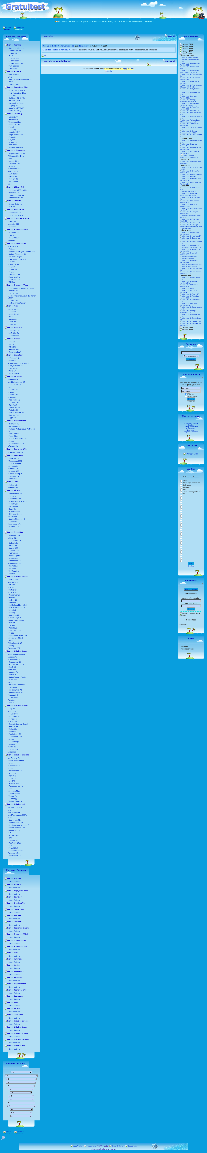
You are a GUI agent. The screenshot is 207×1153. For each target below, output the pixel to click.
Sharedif (11, 441)
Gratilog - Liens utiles (191, 427)
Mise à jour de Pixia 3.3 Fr (191, 294)
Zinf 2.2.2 (11, 344)
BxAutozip (12, 130)
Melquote (12, 137)
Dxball (10, 317)
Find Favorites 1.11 (15, 823)
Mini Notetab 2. (14, 553)
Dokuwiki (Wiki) (14, 101)
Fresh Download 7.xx (16, 828)
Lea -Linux (190, 430)
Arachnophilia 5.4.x (15, 198)
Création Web (19, 150)
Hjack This (12, 509)
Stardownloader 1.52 (16, 851)
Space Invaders (14, 309)
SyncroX (11, 744)
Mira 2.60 (12, 222)
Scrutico (11, 262)
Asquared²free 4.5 (15, 494)
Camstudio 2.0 (14, 659)
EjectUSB (12, 667)
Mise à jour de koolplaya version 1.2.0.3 (189, 282)
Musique (16, 339)
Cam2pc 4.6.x (13, 264)
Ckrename (12, 592)
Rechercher (191, 359)
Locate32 (12, 732)
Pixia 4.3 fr (12, 235)
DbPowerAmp (13, 349)
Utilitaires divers (20, 651)
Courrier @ (18, 114)
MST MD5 (12, 675)
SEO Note (12, 568)
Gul (9, 833)
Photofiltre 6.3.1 (14, 233)
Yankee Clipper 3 (15, 801)
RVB (10, 159)
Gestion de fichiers (21, 218)
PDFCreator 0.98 (14, 630)
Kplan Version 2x (14, 61)
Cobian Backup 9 (15, 474)
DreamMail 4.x (14, 119)
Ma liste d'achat (14, 408)
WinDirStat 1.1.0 (14, 856)
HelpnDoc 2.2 (13, 424)
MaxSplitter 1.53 (14, 734)
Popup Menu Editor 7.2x (17, 636)
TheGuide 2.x (13, 571)
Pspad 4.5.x (12, 436)
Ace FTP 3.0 (13, 171)
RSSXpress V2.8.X (15, 215)
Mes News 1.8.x (14, 843)
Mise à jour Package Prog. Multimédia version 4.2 (190, 121)
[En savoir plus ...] (116, 1146)
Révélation (12, 687)
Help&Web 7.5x (14, 426)
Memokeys (12, 628)
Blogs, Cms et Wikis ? (16, 90)
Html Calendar (14, 166)
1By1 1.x (11, 342)
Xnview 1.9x (13, 300)
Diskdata (11, 597)
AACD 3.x (12, 711)
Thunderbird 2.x (14, 122)
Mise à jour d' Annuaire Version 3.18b (188, 97)
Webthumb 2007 (14, 169)
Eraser (11, 529)
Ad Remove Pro (14, 758)
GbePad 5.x (12, 566)
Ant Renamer (13, 580)
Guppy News (190, 428)
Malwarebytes (13, 84)
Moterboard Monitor (16, 786)
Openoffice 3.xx (14, 488)
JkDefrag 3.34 (13, 783)
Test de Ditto (186, 228)
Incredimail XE (14, 132)
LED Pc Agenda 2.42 (16, 63)
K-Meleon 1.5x (14, 358)
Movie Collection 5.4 (16, 413)
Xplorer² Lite (13, 749)
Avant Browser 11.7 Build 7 (18, 363)
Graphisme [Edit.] (20, 230)
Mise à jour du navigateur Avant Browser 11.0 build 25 (189, 71)
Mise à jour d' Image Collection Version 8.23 (188, 100)
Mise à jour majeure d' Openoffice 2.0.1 (188, 205)
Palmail (11, 127)
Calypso (11, 140)
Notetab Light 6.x (14, 556)
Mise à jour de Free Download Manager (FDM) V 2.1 (191, 86)
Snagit (10, 272)
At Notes (11, 585)
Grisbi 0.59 (12, 405)
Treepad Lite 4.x (14, 561)
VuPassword (13, 698)
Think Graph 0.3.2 (15, 643)
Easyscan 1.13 (14, 280)
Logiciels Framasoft (191, 432)
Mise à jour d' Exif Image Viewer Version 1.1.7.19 (189, 104)
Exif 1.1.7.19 (13, 293)
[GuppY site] (76, 1146)
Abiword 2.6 (12, 538)
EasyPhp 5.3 (13, 106)
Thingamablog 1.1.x (16, 156)
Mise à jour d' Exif (188, 288)
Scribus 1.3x (13, 485)
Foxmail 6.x (12, 142)
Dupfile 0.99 (13, 727)
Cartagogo (12, 590)
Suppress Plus (14, 791)
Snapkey (11, 267)
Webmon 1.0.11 (14, 853)
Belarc (10, 763)
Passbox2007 (13, 527)
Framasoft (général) (191, 423)
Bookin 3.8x (12, 390)
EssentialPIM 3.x (14, 51)
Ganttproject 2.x (14, 615)
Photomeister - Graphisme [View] (21, 288)
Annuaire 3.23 (13, 224)
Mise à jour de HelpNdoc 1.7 (191, 236)
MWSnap (11, 249)
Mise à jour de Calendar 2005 (192, 322)
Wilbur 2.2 (12, 747)
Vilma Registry (14, 794)
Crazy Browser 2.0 (15, 366)
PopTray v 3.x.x (14, 125)
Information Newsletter (189, 266)
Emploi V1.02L (14, 402)
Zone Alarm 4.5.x (14, 524)
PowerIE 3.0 (13, 848)
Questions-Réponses (16, 685)
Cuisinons (12, 397)
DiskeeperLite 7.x (15, 771)
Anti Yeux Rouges (15, 257)
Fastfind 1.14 (13, 600)
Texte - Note (18, 532)
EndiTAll (11, 781)
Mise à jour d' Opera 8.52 (190, 245)
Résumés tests (14, 882)
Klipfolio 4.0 (12, 840)
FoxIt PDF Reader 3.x (16, 608)
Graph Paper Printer (16, 620)
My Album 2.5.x (14, 274)
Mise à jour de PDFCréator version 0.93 (189, 157)
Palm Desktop (13, 66)
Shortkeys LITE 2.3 (15, 638)
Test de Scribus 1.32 (189, 191)
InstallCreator (13, 433)
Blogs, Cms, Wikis (20, 87)
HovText (11, 623)
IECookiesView (14, 512)
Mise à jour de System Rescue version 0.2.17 (188, 194)
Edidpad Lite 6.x (14, 541)
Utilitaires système (21, 755)
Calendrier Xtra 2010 (16, 48)
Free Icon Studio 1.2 (16, 444)
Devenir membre (191, 589)
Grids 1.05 (12, 670)
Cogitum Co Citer (15, 820)
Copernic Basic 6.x (15, 452)
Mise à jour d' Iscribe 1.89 (190, 111)
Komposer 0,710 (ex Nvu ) (18, 190)
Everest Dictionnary (15, 204)
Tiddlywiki (12, 574)
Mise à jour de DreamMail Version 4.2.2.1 (189, 172)
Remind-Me (12, 68)
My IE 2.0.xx (13, 368)
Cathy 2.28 (12, 721)
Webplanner (13, 181)
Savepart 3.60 (13, 471)
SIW (10, 789)
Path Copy (12, 680)
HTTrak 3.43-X (14, 835)
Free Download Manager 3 (18, 825)
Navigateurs (18, 355)
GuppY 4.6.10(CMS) (16, 108)
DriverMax (12, 776)
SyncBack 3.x (13, 459)
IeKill (10, 838)
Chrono (11, 392)
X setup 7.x (12, 796)
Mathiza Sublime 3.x (16, 195)
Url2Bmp (11, 282)
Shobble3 (12, 312)
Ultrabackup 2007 (15, 461)
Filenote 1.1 (12, 603)
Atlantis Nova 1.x (14, 563)
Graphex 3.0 (13, 240)
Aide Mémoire (13, 582)
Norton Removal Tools (16, 677)
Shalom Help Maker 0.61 (17, 439)
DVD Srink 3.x (13, 333)
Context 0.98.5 (14, 548)
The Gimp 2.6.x (14, 238)
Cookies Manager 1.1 (16, 519)
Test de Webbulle (188, 258)
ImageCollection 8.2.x (16, 154)
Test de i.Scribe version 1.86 (191, 247)
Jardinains (12, 319)
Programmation (19, 421)
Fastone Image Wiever (17, 303)
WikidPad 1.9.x (14, 535)
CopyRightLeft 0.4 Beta (17, 259)
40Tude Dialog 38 (15, 807)
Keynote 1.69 (13, 551)
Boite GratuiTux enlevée (190, 57)
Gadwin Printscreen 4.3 (17, 254)
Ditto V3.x (12, 773)
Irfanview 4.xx (13, 291)
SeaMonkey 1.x (14, 373)
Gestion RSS (18, 210)
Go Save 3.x (13, 469)
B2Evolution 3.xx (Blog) (17, 93)
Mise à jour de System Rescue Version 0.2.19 (188, 132)
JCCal (10, 56)
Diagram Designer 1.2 (16, 665)
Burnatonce (12, 719)
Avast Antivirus (13, 75)
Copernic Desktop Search (18, 724)
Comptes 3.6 (13, 395)
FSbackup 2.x (13, 476)
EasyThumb (13, 174)
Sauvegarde (18, 455)
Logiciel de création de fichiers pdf (56, 50)
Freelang (11, 613)
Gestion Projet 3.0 (15, 618)
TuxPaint (11, 207)
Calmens (11, 587)
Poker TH (12, 324)
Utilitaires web (19, 804)
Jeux (15, 306)
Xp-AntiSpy (12, 799)
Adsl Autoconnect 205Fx (17, 815)
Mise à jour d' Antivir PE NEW (192, 174)
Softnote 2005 (13, 558)
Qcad (10, 682)
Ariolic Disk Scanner (16, 761)
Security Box (13, 504)
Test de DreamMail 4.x (189, 256)
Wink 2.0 (11, 703)
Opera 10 (12, 371)
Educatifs (17, 201)
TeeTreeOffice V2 (15, 690)
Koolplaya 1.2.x (14, 331)
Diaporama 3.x (14, 277)
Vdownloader (13, 336)
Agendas (17, 45)
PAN (10, 846)
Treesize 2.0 (13, 695)
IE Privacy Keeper (15, 514)
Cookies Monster (14, 499)
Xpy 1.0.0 (12, 496)
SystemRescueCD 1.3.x (17, 501)
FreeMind (12, 610)
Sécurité (16, 491)
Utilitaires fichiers (20, 706)
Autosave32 (12, 479)
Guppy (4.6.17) (127, 69)
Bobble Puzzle (14, 314)
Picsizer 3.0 (12, 269)
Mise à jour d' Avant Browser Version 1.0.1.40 (190, 273)
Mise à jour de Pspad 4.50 (191, 223)
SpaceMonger (13, 742)
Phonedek (12, 227)
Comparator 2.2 (14, 595)
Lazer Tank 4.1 (14, 322)
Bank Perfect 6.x (14, 385)
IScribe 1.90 (13, 117)
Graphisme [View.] (20, 285)
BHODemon (13, 506)
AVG (10, 77)
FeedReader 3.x (14, 213)
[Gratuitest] (26, 12)
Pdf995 (11, 633)
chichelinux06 (83, 46)
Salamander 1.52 (15, 737)
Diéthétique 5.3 (14, 400)
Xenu (10, 184)
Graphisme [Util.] (20, 243)
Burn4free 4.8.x (14, 716)
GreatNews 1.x (14, 830)
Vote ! (191, 563)
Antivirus (17, 71)
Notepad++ (12, 546)
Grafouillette (13, 543)
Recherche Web (19, 449)
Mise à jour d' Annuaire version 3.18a (188, 304)
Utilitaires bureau (20, 576)
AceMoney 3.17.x (15, 380)
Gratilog (190, 425)
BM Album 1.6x (14, 164)
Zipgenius (12, 752)
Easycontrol (12, 778)
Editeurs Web (18, 187)
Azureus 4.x (12, 657)
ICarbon (11, 625)
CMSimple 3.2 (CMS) (16, 98)
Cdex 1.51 (12, 347)
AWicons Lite (13, 446)
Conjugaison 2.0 (14, 662)
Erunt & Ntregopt (14, 464)
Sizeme (11, 739)
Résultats (191, 566)
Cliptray (11, 768)
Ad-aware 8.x (13, 517)
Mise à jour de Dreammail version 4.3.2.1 (189, 152)
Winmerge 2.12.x (14, 648)
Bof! (9, 387)
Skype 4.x (12, 418)
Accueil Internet (14, 813)
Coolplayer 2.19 (14, 352)
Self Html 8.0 (13, 179)
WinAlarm (12, 700)
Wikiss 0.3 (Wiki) (14, 111)
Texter (10, 641)
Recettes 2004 (14, 415)
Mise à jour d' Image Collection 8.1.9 (188, 311)
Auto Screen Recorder (16, 654)
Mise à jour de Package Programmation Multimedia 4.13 (191, 225)
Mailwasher (12, 145)
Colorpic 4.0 (13, 247)
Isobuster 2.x (13, 672)
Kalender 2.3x (13, 58)
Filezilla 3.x (12, 176)
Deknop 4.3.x (13, 161)
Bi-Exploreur (13, 714)
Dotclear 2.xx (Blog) (16, 103)
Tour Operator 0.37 (15, 692)
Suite (15, 482)
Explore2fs (12, 729)
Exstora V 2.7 (13, 53)
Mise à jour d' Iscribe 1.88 (190, 176)
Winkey (11, 646)
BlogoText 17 (13, 96)
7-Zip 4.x (11, 709)
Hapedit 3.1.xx (13, 193)
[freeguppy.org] (90, 1146)
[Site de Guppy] (108, 71)
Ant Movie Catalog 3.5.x (17, 382)
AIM (9, 810)
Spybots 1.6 (12, 522)
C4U (10, 818)
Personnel (17, 376)
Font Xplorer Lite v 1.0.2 (17, 605)
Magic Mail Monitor (15, 135)
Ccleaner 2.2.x (14, 766)
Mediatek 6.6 (13, 410)
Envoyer (191, 399)
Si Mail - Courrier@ (15, 147)
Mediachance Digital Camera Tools (21, 252)
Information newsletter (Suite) (192, 264)
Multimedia (17, 327)
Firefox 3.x (12, 361)
